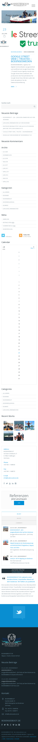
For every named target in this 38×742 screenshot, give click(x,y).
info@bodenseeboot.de (11, 478)
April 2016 (6, 181)
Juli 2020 (5, 152)
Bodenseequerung (8, 202)
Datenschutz (9, 739)
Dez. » (33, 247)
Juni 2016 (5, 175)
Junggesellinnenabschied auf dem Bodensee (16, 123)
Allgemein (6, 192)
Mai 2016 (5, 178)
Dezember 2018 (7, 155)
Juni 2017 (5, 168)
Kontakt (17, 739)
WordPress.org (8, 229)
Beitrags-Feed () (8, 222)
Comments (19, 523)
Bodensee (14, 52)
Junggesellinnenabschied (10, 208)
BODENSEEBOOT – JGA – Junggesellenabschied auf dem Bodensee (19, 118)
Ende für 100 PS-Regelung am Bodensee (21, 558)
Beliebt (19, 514)
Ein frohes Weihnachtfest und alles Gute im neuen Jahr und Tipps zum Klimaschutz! (18, 127)
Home (15, 21)
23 (19, 353)
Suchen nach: (6, 103)
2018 (20, 21)
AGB (4, 739)
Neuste (19, 518)
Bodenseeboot (7, 198)
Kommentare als (9, 226)
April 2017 (6, 171)
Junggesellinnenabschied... (9, 681)
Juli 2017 (5, 165)
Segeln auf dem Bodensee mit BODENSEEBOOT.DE (17, 135)
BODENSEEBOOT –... (7, 670)
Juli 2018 (5, 158)
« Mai (4, 247)
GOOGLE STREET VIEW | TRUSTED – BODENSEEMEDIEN (21, 59)
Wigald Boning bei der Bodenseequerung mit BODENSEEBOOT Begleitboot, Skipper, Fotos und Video (22, 545)
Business (19, 52)
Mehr (12, 87)
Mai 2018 (5, 161)
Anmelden (6, 219)
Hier (19, 503)
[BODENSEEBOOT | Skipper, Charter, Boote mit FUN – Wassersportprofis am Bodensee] (16, 4)
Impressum (33, 736)
